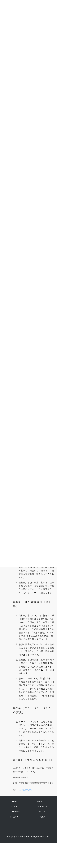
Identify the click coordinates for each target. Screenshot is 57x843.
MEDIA (14, 817)
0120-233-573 (26, 790)
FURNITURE (14, 811)
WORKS (42, 811)
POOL (14, 806)
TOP (14, 801)
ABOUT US (43, 801)
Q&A (42, 817)
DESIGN (42, 806)
